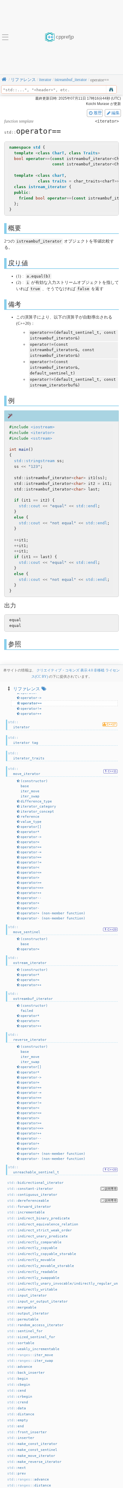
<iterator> (43, 432)
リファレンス (26, 688)
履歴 (97, 112)
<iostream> (43, 427)
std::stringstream (34, 461)
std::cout (29, 506)
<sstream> (41, 438)
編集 (115, 112)
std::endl (87, 506)
